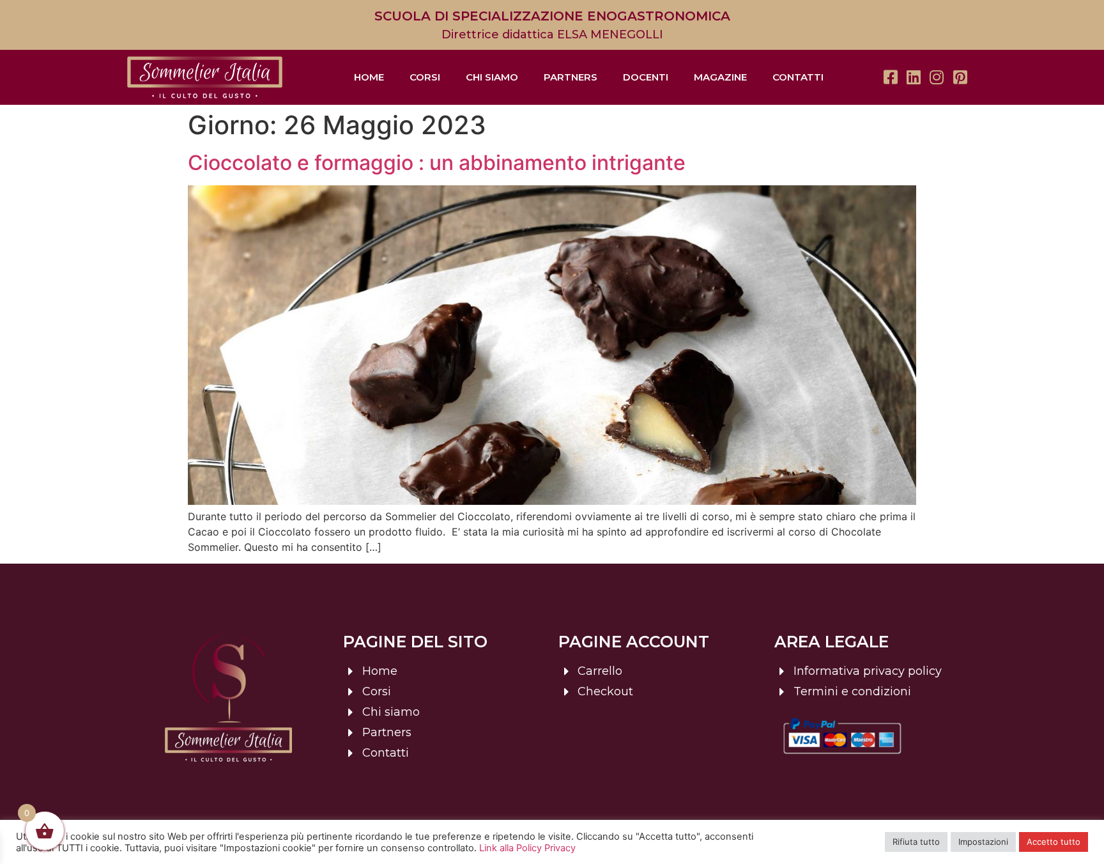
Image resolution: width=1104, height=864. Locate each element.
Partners (570, 77)
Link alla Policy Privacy (527, 848)
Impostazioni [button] (983, 842)
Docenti (645, 77)
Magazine (720, 77)
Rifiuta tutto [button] (916, 842)
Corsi (425, 77)
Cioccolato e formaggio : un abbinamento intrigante (437, 162)
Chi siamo (492, 77)
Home (369, 77)
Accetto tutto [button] (1053, 842)
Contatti (798, 77)
